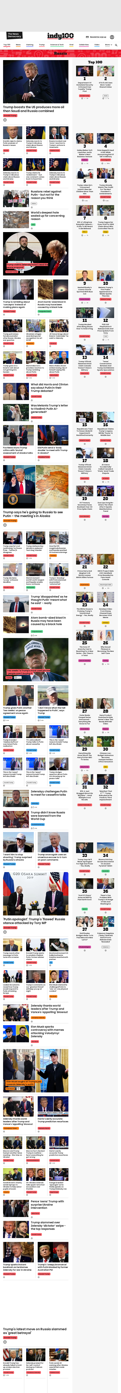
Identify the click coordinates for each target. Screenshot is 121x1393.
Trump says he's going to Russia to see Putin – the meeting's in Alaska (33, 514)
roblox (34, 203)
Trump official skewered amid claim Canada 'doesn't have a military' (84, 365)
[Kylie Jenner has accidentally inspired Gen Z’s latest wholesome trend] (84, 1065)
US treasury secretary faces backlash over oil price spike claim (84, 506)
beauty (105, 729)
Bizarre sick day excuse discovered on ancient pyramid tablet (105, 862)
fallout (84, 1159)
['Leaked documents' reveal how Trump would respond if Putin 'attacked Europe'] (12, 976)
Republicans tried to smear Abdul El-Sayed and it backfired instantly (84, 432)
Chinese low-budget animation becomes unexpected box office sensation (106, 757)
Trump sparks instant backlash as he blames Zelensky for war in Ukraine (17, 1267)
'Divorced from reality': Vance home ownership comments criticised (105, 1044)
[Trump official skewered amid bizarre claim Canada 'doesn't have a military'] (84, 349)
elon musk (53, 996)
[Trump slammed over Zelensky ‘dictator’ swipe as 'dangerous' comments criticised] (16, 1229)
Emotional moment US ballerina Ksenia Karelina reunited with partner (58, 956)
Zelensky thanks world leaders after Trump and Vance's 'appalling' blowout (49, 1009)
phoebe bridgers (84, 947)
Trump (42, 45)
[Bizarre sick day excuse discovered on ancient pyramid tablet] (105, 847)
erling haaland (84, 1053)
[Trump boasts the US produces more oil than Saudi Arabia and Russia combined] (35, 81)
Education (30, 343)
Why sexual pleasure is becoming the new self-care (105, 650)
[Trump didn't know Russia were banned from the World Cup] (16, 819)
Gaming (29, 45)
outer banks (85, 729)
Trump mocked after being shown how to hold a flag (84, 326)
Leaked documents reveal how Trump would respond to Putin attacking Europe (11, 989)
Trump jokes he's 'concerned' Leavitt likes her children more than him (84, 189)
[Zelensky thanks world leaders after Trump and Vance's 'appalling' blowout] (16, 1012)
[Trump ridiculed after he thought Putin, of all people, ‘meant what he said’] (16, 603)
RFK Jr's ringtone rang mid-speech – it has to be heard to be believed (84, 225)
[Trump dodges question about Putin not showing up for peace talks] (58, 764)
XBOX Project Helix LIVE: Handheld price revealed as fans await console (106, 575)
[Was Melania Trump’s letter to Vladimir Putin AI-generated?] (16, 412)
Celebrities (84, 45)
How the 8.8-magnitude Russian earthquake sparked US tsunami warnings (58, 549)
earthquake (30, 587)
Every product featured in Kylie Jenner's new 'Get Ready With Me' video (105, 719)
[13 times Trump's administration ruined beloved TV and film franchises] (84, 990)
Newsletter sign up (98, 37)
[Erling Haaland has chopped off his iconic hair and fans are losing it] (84, 1027)
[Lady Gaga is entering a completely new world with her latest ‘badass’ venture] (105, 1208)
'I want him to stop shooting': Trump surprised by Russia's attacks (17, 857)
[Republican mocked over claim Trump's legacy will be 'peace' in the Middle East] (105, 417)
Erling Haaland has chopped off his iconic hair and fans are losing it (85, 1043)
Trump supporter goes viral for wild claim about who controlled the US (105, 225)
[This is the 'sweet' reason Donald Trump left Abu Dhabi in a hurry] (58, 731)
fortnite (105, 1091)
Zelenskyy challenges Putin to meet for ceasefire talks (49, 793)
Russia (6, 150)
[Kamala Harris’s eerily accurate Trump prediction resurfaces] (58, 1142)
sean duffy (84, 373)
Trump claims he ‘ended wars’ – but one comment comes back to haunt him (35, 176)
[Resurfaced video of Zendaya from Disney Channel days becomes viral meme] (105, 597)
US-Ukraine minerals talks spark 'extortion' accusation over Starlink (35, 1186)
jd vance (53, 343)
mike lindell (84, 1195)
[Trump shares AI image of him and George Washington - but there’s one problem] (105, 883)
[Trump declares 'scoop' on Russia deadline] (12, 569)
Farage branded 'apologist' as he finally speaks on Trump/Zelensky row (58, 1186)
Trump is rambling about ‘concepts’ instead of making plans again (16, 304)
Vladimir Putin (54, 150)
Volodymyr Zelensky (33, 1372)
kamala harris (44, 1128)
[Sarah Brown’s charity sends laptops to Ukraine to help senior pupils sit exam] (12, 1174)
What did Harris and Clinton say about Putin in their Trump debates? (49, 388)
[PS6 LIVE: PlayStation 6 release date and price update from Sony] (105, 312)
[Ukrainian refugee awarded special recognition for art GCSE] (35, 325)
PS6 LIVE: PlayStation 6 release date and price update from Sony (105, 328)
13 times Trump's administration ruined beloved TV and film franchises (85, 1006)
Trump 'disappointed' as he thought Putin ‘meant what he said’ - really (49, 600)
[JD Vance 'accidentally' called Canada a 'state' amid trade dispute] (105, 453)
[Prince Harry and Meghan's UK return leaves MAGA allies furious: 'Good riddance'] (84, 559)
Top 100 (6, 45)
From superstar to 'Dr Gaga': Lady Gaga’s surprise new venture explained (105, 1224)
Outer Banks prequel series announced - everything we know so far (85, 719)
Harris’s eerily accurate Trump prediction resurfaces (53, 1120)
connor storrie (84, 299)
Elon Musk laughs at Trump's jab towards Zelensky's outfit (23, 1083)
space (85, 909)
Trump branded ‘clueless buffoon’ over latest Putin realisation (10, 743)
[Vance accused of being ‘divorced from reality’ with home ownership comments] (105, 1027)
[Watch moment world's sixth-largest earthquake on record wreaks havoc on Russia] (35, 569)
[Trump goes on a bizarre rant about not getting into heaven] (12, 357)
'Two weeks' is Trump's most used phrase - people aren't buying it (28, 672)
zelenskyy (35, 803)
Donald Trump (10, 115)
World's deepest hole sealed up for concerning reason (48, 216)
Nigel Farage (54, 1192)
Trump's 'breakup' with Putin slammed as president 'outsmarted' (57, 581)
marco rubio (54, 375)
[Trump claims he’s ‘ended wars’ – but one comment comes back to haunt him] (35, 164)
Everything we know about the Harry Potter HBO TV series (84, 756)
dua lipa (105, 516)
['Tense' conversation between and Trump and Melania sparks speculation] (105, 349)
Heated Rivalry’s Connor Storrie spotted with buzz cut (85, 290)
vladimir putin (54, 1372)
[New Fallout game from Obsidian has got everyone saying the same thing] (84, 1134)
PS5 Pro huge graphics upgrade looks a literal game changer (106, 1149)
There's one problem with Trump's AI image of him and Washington (105, 899)
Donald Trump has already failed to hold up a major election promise (12, 1366)
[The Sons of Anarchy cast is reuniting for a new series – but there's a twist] (84, 635)
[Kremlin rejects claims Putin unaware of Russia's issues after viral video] (12, 132)
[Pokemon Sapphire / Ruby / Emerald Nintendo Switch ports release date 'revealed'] (105, 921)
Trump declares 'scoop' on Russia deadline (10, 580)
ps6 (105, 336)
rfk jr (84, 232)
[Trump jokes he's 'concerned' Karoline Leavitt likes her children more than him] (84, 173)
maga (105, 232)
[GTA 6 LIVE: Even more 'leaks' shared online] (105, 71)
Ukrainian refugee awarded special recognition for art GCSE (34, 337)
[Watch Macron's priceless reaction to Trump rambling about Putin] (35, 357)
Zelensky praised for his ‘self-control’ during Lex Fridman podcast (34, 1366)
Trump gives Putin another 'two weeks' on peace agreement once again (17, 710)
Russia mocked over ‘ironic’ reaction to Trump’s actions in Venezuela (57, 144)
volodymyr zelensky (38, 1018)
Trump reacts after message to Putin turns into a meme (11, 955)
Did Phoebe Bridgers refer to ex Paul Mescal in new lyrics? (84, 936)
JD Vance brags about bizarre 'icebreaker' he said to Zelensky (58, 336)
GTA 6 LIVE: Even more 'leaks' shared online (105, 85)
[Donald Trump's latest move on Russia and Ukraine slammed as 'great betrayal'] (35, 1303)
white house (85, 1015)
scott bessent (84, 516)
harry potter (85, 767)
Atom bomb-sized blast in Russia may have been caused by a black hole (52, 304)
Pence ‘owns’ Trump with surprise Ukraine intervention (47, 1205)
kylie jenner (85, 1091)
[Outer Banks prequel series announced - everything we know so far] (84, 703)
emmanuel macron (33, 1160)
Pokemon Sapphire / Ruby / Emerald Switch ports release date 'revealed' (105, 937)
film (105, 767)
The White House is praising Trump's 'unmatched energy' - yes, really (84, 612)
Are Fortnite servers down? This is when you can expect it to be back (105, 1082)
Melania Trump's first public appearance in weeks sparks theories (105, 291)
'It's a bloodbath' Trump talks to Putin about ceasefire (34, 742)
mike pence (35, 1213)
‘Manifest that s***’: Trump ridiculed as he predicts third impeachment (105, 795)
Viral (71, 45)
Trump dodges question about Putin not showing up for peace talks (58, 775)
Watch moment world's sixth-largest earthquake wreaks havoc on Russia (35, 581)
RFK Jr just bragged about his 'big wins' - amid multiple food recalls (85, 795)
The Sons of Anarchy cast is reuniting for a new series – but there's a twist (84, 651)
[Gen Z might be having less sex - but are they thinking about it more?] (105, 635)
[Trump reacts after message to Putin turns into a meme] (12, 945)
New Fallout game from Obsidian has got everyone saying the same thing (84, 1150)
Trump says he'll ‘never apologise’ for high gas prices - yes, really (84, 862)
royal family (85, 585)
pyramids (106, 871)
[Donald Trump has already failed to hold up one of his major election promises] (12, 1354)
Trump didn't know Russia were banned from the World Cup (48, 816)
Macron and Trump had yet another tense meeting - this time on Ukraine (12, 1154)
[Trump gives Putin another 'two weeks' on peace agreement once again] (18, 695)
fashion (84, 160)
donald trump (31, 150)
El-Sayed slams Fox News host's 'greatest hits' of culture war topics (105, 1187)
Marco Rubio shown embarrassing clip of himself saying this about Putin (58, 369)
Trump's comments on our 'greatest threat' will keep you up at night (35, 988)
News (18, 45)
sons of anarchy (84, 661)
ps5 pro (105, 1159)
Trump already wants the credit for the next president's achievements (105, 189)
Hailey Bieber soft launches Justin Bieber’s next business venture (84, 153)
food (84, 1233)
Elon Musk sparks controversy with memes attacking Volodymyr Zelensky (47, 1031)
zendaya (105, 623)
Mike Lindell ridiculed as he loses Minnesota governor (84, 1187)
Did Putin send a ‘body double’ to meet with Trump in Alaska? (52, 450)
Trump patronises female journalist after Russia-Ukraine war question (12, 337)
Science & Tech (57, 45)
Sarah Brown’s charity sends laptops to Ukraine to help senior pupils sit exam (12, 1186)
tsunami (53, 555)
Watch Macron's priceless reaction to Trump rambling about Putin (35, 369)
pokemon (106, 947)
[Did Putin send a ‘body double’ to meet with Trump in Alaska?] (53, 435)
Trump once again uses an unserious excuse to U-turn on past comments (52, 857)
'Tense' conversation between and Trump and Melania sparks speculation (105, 365)
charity (6, 1192)
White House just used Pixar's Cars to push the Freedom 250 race (105, 1005)
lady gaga (105, 1233)
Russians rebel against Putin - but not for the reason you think (46, 195)
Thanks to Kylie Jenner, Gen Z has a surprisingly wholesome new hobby (84, 1082)
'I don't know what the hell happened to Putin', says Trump (51, 710)
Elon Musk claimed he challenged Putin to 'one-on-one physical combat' (58, 988)
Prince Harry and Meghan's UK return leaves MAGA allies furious (84, 574)
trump (8, 678)
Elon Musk (35, 1041)
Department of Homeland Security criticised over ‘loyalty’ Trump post (84, 87)
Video (96, 45)
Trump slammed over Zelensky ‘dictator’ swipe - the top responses (48, 1226)
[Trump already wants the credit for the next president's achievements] (105, 173)
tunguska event (45, 311)
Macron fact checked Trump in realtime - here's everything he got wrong (35, 1154)
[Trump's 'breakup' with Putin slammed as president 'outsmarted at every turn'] (58, 569)
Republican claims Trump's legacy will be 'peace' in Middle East (105, 432)
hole (33, 224)
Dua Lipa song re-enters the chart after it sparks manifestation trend (106, 507)
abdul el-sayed (84, 440)
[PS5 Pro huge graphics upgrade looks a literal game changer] (105, 1134)
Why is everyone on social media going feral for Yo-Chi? (84, 1222)
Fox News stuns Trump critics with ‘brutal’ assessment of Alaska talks (18, 450)
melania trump (36, 417)
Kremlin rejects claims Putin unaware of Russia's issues (12, 143)
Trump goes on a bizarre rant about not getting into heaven (11, 369)
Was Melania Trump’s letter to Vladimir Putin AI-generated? (49, 409)
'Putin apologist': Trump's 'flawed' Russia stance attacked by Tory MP (34, 921)
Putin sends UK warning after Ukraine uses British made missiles (58, 1366)
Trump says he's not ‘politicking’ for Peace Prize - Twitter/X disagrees (12, 549)
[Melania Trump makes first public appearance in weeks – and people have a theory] (105, 275)
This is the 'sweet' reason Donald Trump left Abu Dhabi (58, 742)
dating (105, 661)
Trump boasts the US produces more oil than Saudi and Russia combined (33, 109)
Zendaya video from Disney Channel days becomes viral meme (105, 613)
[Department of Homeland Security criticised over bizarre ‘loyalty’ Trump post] (84, 71)
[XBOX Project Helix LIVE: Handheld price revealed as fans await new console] (105, 559)
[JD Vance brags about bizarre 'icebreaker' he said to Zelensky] (58, 325)
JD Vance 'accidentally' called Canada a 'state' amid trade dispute (105, 469)
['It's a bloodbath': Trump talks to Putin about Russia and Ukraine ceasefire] (35, 731)
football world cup (38, 824)
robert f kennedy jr (84, 805)
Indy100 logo (61, 36)
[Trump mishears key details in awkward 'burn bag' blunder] (35, 538)
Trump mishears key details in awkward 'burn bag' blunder (34, 548)
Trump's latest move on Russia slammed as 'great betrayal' (34, 1331)
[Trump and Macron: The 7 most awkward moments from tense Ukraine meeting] (12, 1142)
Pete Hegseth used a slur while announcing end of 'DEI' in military (105, 153)
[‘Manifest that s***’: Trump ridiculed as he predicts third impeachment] (105, 779)
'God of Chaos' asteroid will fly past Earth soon (85, 897)
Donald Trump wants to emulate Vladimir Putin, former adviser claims (35, 956)
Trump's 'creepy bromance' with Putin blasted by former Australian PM (53, 1267)
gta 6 (105, 96)
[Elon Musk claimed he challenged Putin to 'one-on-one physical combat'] (58, 976)
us (51, 962)
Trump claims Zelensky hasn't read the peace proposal (27, 266)
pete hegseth (105, 160)
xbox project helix (105, 585)
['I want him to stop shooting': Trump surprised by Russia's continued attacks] (18, 842)
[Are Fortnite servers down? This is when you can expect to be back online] (105, 1065)
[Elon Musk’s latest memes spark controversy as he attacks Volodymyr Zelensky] (16, 1033)
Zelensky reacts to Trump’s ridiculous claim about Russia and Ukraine (34, 144)
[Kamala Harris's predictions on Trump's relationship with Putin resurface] (53, 1106)
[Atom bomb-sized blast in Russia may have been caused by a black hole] (53, 289)
